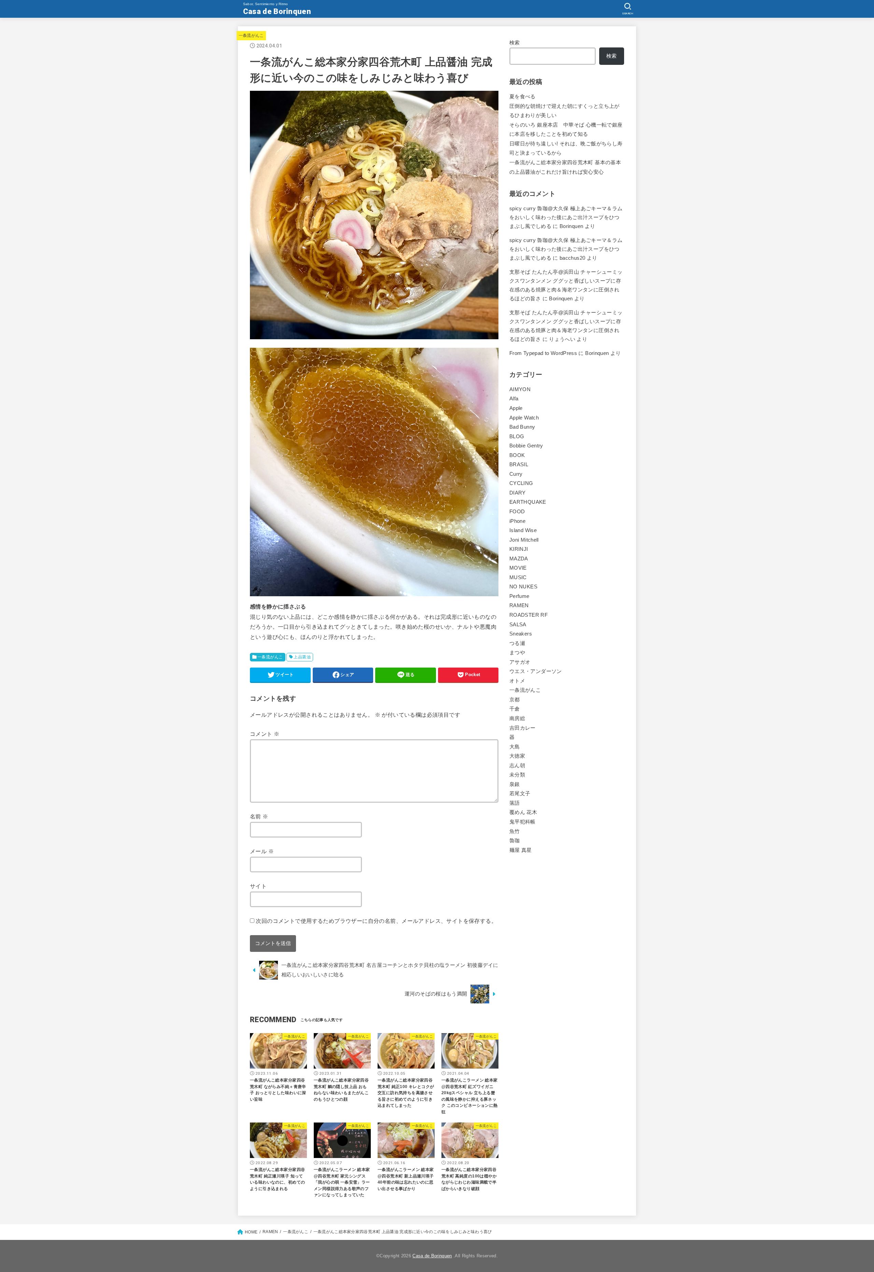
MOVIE (518, 568)
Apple (516, 408)
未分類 (517, 774)
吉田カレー (522, 728)
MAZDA (518, 558)
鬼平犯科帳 (522, 822)
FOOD (517, 511)
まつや (517, 652)
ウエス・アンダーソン (535, 671)
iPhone (517, 521)
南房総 (517, 718)
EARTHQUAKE (527, 502)
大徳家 (517, 756)
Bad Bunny (522, 427)
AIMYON (520, 389)
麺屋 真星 (520, 850)
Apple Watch (524, 417)
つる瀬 (517, 643)
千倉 (514, 709)
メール (262, 851)
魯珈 (514, 840)
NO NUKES (523, 586)
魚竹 (514, 831)
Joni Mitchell (524, 540)
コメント (264, 734)
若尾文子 (519, 793)
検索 (514, 42)
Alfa (513, 398)
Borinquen (561, 298)
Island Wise (523, 530)
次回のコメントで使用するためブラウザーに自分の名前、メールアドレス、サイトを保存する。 (376, 921)
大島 (514, 746)
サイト (258, 886)
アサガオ (519, 662)
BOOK (517, 455)
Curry (516, 474)
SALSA (517, 624)
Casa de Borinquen (277, 11)
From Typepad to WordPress (543, 353)
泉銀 (514, 784)
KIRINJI (518, 549)
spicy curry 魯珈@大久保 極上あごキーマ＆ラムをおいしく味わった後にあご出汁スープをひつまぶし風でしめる (566, 217)
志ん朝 (517, 765)
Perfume (519, 596)
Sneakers (520, 634)
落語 (514, 803)
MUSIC (518, 577)
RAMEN (519, 605)
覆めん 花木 (523, 812)
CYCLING (521, 483)
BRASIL (518, 464)
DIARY (517, 493)
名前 (259, 816)
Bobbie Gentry (526, 445)
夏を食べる (522, 96)
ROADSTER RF (528, 615)
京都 (514, 699)
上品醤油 (302, 657)
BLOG (516, 436)
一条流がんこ (251, 35)
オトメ (517, 681)
